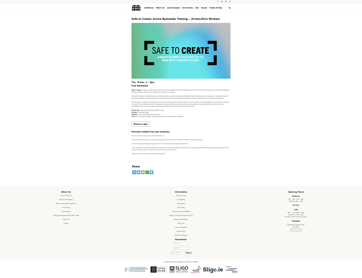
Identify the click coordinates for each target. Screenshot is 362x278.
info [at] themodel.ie (296, 231)
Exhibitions (149, 8)
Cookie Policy (181, 231)
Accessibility (181, 200)
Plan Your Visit (181, 196)
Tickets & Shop (215, 8)
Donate (204, 8)
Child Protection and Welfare (181, 212)
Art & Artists (187, 8)
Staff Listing (181, 208)
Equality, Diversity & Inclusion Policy (181, 215)
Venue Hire (181, 223)
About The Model (66, 196)
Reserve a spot (140, 124)
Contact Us (66, 219)
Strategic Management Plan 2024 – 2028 (66, 215)
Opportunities (66, 212)
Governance (181, 204)
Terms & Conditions (181, 235)
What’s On (160, 8)
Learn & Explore (173, 8)
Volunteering (66, 208)
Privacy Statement (181, 227)
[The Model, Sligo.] (136, 8)
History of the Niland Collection (66, 204)
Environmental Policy (181, 219)
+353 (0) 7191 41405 (296, 229)
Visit (197, 8)
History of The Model (66, 200)
